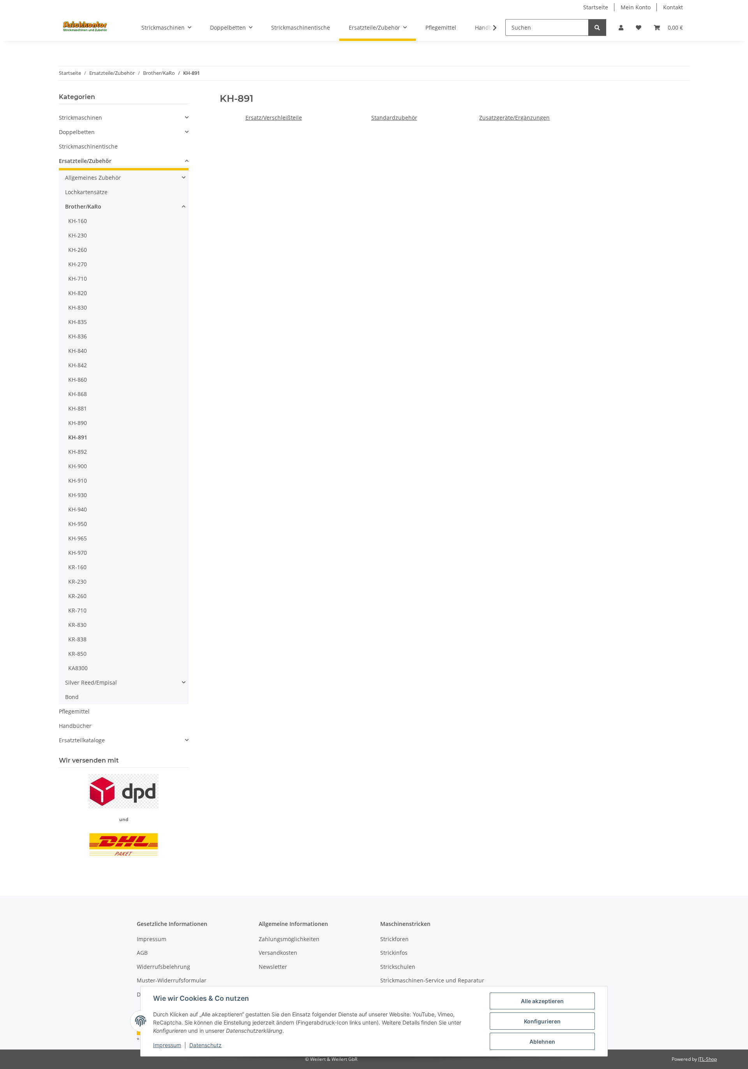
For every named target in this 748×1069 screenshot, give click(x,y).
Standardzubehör (394, 117)
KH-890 (77, 423)
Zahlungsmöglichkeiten (289, 939)
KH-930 (77, 495)
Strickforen (394, 939)
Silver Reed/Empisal (91, 682)
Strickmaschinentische (88, 146)
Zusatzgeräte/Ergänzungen (514, 117)
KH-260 (77, 249)
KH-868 (77, 394)
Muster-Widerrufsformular (171, 980)
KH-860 (77, 379)
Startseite (595, 7)
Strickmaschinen (80, 117)
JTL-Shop (707, 1059)
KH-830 (77, 307)
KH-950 (77, 523)
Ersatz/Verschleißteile (273, 117)
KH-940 (77, 509)
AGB (142, 952)
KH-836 (77, 336)
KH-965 (77, 538)
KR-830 (77, 624)
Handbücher (75, 725)
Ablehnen (542, 1041)
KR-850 (77, 653)
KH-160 (77, 221)
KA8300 (78, 668)
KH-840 (77, 350)
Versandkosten (278, 952)
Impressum (167, 1045)
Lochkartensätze (86, 192)
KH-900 (77, 466)
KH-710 (77, 278)
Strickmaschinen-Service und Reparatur (432, 980)
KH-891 (77, 437)
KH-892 (77, 451)
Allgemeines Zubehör (93, 177)
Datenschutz (205, 1045)
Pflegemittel (74, 711)
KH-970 (77, 552)
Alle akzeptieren (542, 1001)
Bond (72, 697)
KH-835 (77, 322)
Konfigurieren (542, 1021)
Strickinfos (394, 952)
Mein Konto (636, 7)
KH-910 (77, 480)
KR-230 (77, 581)
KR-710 (77, 610)
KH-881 (77, 408)
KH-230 (77, 235)
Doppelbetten (77, 132)
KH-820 (77, 293)
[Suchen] (597, 27)
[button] (621, 27)
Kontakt (673, 7)
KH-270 (77, 264)
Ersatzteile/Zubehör (85, 161)
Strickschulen (397, 966)
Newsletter (273, 966)
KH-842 (77, 365)
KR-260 (77, 596)
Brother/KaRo (83, 206)
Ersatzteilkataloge (82, 740)
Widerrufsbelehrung (163, 966)
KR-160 (77, 567)
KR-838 (77, 639)
